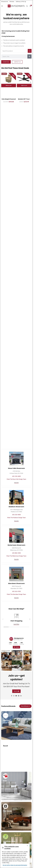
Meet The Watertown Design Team (16, 556)
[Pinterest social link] (18, 695)
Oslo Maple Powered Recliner (9, 100)
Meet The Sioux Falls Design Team (16, 479)
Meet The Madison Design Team (16, 517)
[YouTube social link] (16, 695)
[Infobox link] (16, 724)
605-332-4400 (16, 476)
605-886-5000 (16, 553)
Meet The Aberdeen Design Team (16, 594)
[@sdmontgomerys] (11, 639)
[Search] (27, 6)
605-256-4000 (16, 514)
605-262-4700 (16, 591)
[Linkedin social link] (21, 695)
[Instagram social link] (14, 695)
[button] (8, 85)
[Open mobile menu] (2, 6)
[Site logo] (16, 6)
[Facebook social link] (12, 695)
